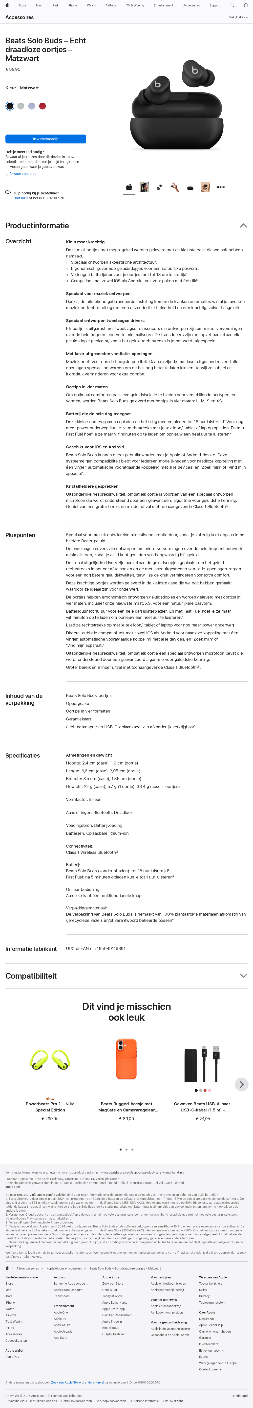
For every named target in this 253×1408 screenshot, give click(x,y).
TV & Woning (14, 1321)
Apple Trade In (112, 1321)
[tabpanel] (177, 107)
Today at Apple (112, 1296)
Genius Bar (109, 1290)
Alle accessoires (28, 1268)
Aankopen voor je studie (167, 1312)
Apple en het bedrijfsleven (168, 1283)
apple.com (12, 1187)
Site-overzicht (173, 1401)
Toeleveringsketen (212, 1302)
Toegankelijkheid (210, 1283)
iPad (8, 1296)
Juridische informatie (144, 1401)
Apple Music (62, 1325)
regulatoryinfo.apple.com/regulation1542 (45, 1195)
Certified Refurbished (116, 1315)
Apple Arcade (63, 1331)
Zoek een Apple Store (66, 1382)
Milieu (203, 1290)
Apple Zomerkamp (114, 1302)
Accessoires (19, 17)
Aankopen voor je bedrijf (167, 1290)
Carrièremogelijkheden (215, 1331)
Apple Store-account (68, 1290)
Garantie (205, 1337)
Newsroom (206, 1319)
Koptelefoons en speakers (64, 1268)
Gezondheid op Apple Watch (170, 1335)
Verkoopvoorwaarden (111, 1401)
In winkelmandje (46, 139)
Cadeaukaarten (16, 1340)
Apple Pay (12, 1357)
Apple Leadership (211, 1325)
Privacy (204, 1296)
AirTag (9, 1328)
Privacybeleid (14, 1401)
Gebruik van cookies (43, 1401)
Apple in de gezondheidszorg (170, 1329)
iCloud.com (61, 1296)
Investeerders (208, 1344)
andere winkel (94, 1382)
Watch (9, 1309)
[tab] (129, 187)
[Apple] (7, 1268)
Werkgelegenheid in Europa (218, 1363)
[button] (232, 5)
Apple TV (60, 1319)
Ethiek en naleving (211, 1350)
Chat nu (20, 198)
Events (203, 1357)
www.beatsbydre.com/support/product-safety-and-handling (142, 1172)
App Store (60, 1337)
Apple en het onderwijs (166, 1306)
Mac (8, 1290)
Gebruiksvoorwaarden (76, 1401)
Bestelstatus (110, 1328)
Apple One (61, 1312)
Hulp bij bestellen (114, 1334)
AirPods (10, 1315)
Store (9, 1283)
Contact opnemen (211, 1369)
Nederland (240, 1396)
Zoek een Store (112, 1283)
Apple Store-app (113, 1309)
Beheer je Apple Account (70, 1283)
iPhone (10, 1302)
